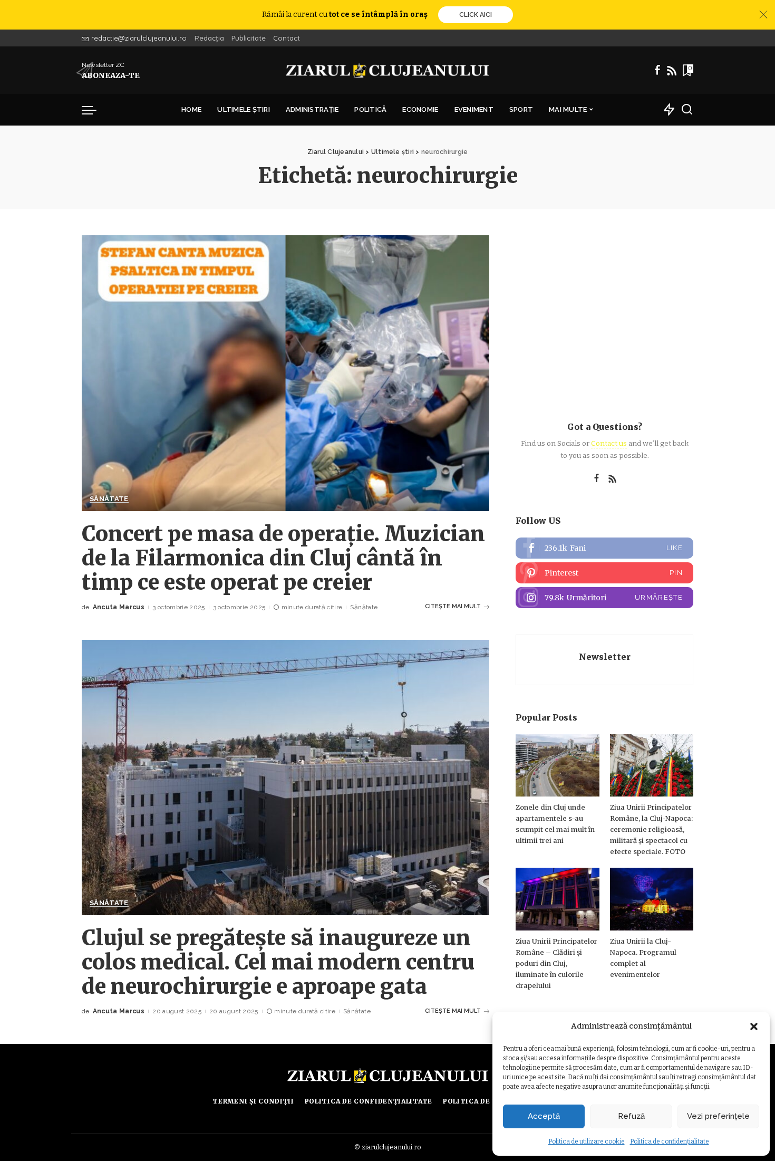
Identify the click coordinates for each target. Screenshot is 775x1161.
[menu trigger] (94, 110)
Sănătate (109, 499)
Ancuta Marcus (118, 607)
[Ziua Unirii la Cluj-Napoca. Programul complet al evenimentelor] (651, 899)
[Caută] (687, 110)
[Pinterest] (604, 572)
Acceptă (544, 1116)
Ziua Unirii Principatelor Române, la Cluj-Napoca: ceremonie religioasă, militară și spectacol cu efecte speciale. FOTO (651, 829)
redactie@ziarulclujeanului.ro (139, 38)
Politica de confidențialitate (669, 1141)
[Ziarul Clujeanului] (388, 70)
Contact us (609, 443)
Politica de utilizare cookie (586, 1141)
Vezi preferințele (718, 1116)
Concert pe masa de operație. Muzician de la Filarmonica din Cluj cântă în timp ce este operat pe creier (283, 558)
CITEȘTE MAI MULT (453, 606)
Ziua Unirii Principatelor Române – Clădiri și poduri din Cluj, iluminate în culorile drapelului (556, 963)
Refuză (631, 1116)
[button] (754, 1026)
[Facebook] (657, 70)
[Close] (763, 14)
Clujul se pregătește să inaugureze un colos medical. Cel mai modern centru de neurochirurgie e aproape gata (278, 962)
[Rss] (671, 70)
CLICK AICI (475, 14)
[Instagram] (604, 597)
